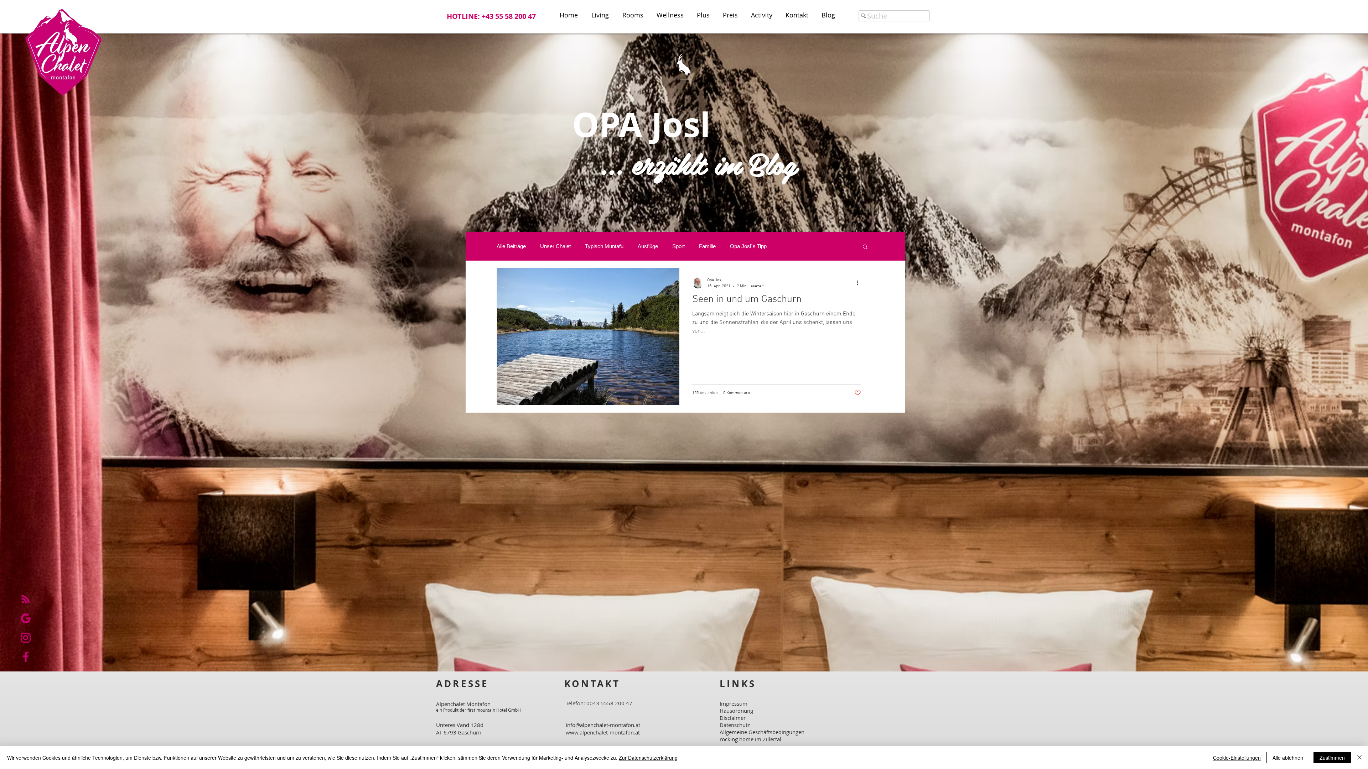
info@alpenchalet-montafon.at (603, 724)
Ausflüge (648, 246)
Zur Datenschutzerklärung (648, 757)
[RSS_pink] (25, 599)
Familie (707, 246)
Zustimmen (1332, 757)
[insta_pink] (25, 637)
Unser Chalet (555, 246)
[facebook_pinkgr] (25, 657)
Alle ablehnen (1288, 757)
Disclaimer (733, 717)
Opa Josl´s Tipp (748, 246)
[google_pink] (25, 618)
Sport (678, 246)
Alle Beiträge (511, 246)
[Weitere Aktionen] (860, 282)
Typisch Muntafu (604, 246)
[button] (865, 247)
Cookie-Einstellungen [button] (1237, 757)
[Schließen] (1359, 757)
